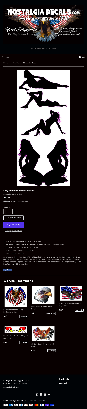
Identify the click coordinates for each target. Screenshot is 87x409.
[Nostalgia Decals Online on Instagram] (41, 395)
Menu (7, 57)
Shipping (6, 201)
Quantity (6, 207)
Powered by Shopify (37, 401)
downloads (63, 383)
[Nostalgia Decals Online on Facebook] (37, 395)
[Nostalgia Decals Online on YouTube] (45, 395)
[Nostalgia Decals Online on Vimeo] (49, 395)
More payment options (13, 231)
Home (5, 63)
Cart (83, 57)
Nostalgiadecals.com (11, 387)
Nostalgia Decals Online (18, 401)
